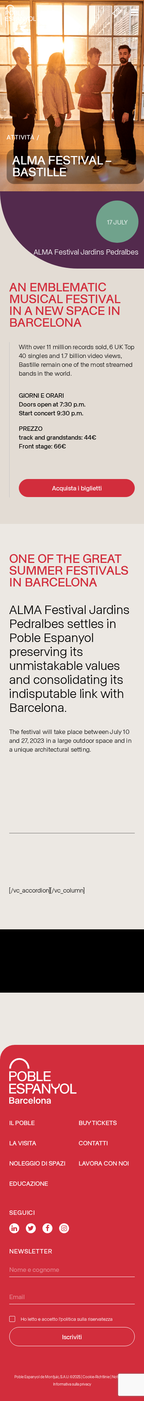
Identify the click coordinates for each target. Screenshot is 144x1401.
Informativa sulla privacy (72, 1384)
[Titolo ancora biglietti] (117, 13)
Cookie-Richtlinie (96, 1377)
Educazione (28, 1184)
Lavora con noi (104, 1164)
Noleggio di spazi (37, 1164)
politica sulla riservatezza (87, 1319)
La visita (22, 1144)
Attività (21, 137)
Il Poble (22, 1123)
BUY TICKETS (98, 1123)
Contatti (93, 1144)
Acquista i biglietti (77, 488)
